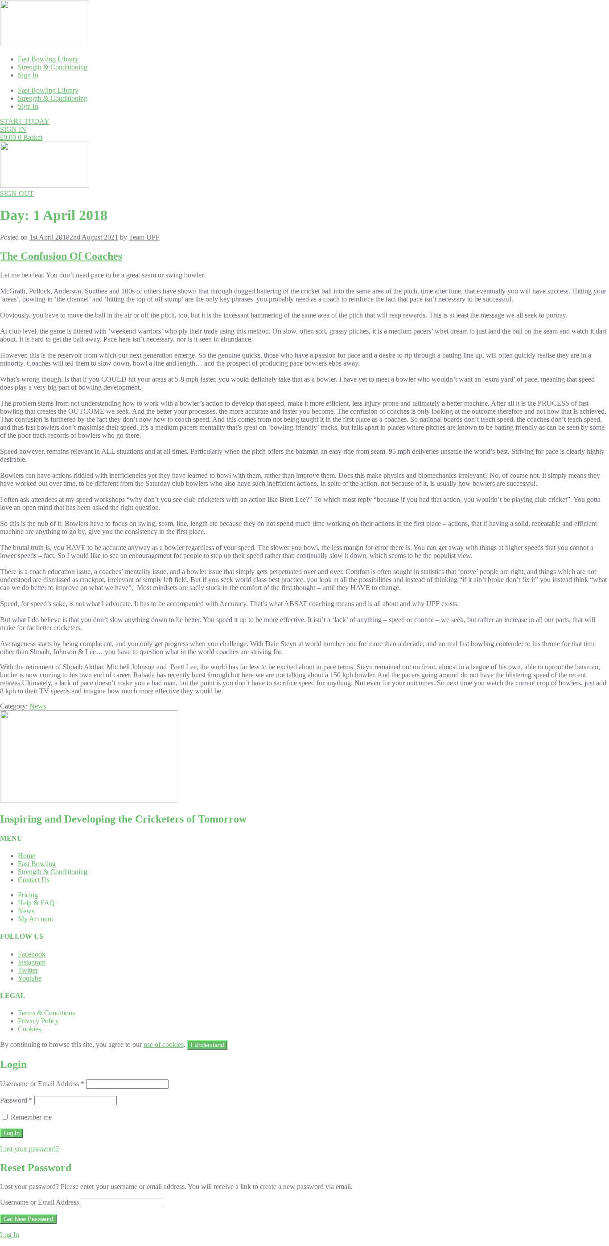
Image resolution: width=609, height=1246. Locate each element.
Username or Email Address (42, 1083)
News (37, 706)
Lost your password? (29, 1148)
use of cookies (164, 1044)
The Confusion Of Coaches (61, 256)
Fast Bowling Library (48, 59)
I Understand (207, 1045)
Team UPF (144, 237)
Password (16, 1100)
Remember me (30, 1117)
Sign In (28, 75)
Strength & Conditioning (52, 67)
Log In (9, 1234)
